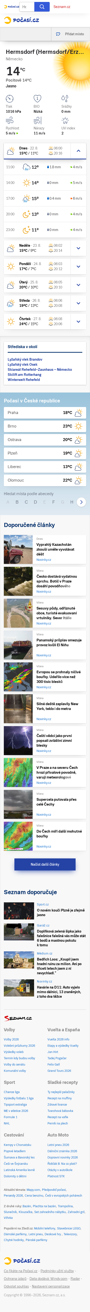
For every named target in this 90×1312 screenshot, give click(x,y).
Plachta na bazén (44, 1206)
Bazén (27, 1206)
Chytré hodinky (14, 1240)
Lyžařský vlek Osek (22, 364)
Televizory (70, 1234)
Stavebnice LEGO (68, 1228)
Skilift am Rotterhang (24, 375)
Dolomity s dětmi (15, 1176)
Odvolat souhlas (16, 1286)
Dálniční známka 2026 (62, 1151)
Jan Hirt (53, 1052)
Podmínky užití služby (57, 1271)
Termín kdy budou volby (19, 1058)
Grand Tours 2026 (59, 1071)
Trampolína (65, 1206)
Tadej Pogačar (57, 1058)
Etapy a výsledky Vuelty (63, 1045)
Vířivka (8, 1218)
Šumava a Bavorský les (19, 1157)
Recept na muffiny (60, 1098)
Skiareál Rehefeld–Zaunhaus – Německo (40, 370)
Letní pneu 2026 (58, 1145)
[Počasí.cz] (21, 20)
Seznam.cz (62, 7)
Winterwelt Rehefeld (24, 380)
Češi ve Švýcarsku (16, 1163)
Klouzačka (25, 1212)
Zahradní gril (76, 1212)
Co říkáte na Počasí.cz (20, 1271)
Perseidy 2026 (13, 1195)
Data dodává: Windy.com (48, 1279)
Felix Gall (54, 1064)
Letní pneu (36, 1234)
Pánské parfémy (36, 1240)
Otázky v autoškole (60, 1170)
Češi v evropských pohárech (63, 1195)
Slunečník (10, 1212)
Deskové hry (53, 1234)
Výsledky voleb (14, 1052)
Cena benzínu (34, 1195)
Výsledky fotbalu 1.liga (19, 1098)
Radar (75, 1279)
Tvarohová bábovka (60, 1111)
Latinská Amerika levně (19, 1170)
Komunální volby (15, 1071)
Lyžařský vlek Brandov (25, 359)
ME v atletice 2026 (16, 1111)
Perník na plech (58, 1123)
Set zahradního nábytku (50, 1212)
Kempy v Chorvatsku (17, 1145)
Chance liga (12, 1092)
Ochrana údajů (15, 1279)
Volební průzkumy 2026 (19, 1045)
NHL (7, 1123)
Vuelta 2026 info (58, 1039)
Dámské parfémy (15, 1234)
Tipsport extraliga (15, 1104)
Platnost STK (56, 1176)
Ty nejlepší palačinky (61, 1092)
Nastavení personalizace (51, 1286)
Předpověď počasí (54, 1190)
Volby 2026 (11, 1039)
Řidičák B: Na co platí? (62, 1163)
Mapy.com (33, 1190)
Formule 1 (10, 1117)
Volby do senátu (14, 1064)
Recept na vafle (58, 1117)
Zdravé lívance (57, 1104)
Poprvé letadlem (15, 1151)
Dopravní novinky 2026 (63, 1157)
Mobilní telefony (44, 1228)
